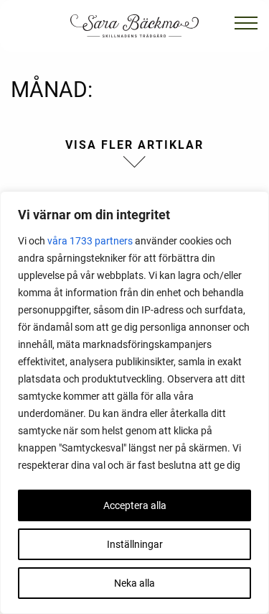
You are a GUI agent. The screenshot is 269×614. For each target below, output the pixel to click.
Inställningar (135, 544)
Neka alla (134, 583)
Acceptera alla (134, 505)
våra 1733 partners (90, 241)
